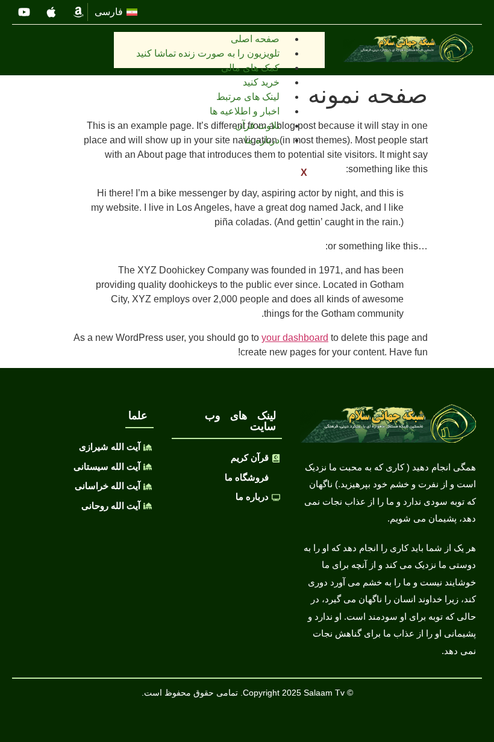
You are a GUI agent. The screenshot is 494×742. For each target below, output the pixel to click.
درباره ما (262, 140)
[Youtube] (24, 12)
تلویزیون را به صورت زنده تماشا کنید (208, 53)
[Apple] (51, 12)
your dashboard (294, 337)
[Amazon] (78, 12)
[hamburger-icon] (311, 45)
